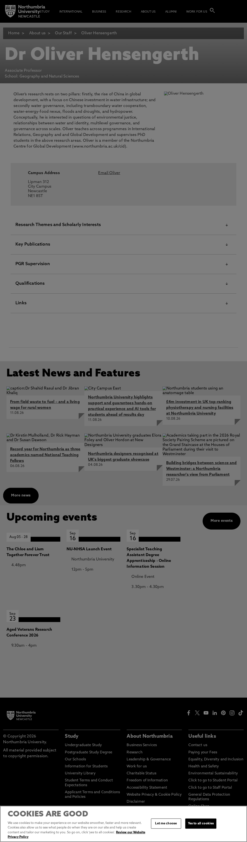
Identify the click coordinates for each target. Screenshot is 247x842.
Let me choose (166, 823)
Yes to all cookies (201, 823)
